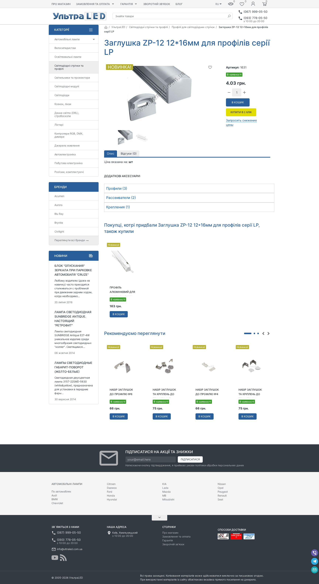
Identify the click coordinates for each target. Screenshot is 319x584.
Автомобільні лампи (67, 39)
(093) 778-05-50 (255, 18)
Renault (222, 495)
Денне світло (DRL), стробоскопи (66, 114)
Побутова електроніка (68, 163)
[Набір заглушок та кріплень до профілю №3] (252, 366)
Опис (110, 153)
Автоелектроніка (65, 154)
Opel (220, 487)
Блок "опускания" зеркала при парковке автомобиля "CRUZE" (73, 270)
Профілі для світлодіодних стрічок (193, 27)
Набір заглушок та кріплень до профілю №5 (164, 394)
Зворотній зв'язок (156, 4)
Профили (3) (116, 188)
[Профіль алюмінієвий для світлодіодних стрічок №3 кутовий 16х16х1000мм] (123, 264)
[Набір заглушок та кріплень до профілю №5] (166, 366)
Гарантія (126, 4)
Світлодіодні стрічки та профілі (148, 27)
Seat (220, 499)
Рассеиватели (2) (121, 197)
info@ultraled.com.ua (69, 549)
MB (164, 495)
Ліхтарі (58, 124)
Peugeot (223, 491)
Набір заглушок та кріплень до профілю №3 (250, 394)
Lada (165, 487)
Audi (54, 495)
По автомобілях (61, 491)
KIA (164, 483)
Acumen (59, 196)
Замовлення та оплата (93, 4)
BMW (55, 499)
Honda (111, 495)
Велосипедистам (65, 47)
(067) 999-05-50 (255, 11)
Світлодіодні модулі (66, 86)
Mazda (166, 491)
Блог (179, 4)
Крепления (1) (118, 207)
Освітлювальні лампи (67, 56)
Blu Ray (59, 213)
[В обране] (210, 67)
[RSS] (63, 557)
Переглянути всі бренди (69, 240)
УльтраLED (118, 27)
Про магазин (61, 4)
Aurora (58, 204)
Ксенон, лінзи (62, 104)
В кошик (238, 102)
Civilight (59, 231)
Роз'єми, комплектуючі (69, 171)
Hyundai (112, 499)
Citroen (111, 483)
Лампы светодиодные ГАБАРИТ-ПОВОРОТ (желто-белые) (73, 367)
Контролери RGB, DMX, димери (68, 135)
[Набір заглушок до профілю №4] (208, 366)
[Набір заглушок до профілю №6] (123, 366)
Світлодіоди (61, 95)
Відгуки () (129, 153)
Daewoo (112, 487)
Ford (109, 491)
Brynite (58, 222)
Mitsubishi (168, 499)
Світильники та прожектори (72, 77)
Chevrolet (57, 503)
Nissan (222, 483)
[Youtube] (55, 557)
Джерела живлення (67, 145)
